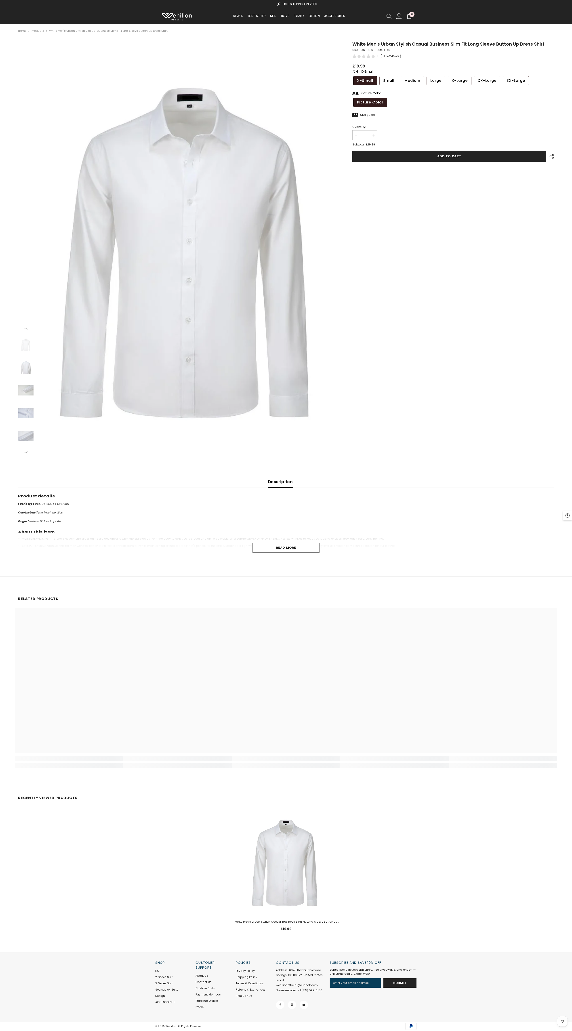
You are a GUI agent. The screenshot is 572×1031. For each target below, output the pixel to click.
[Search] (389, 16)
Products (38, 31)
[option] (189, 248)
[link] (69, 758)
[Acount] (399, 16)
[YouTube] (304, 1005)
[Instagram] (292, 1005)
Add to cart (450, 156)
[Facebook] (280, 1005)
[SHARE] (550, 156)
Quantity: (359, 127)
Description (280, 481)
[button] (26, 328)
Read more (286, 547)
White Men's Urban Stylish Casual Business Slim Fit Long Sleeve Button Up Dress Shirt (285, 922)
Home (22, 31)
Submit (400, 983)
